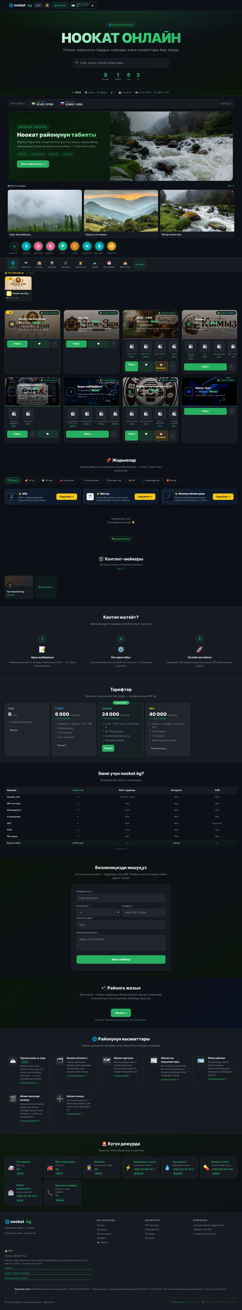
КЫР (38, 5)
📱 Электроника (90, 480)
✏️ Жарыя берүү (121, 539)
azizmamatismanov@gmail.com (209, 1225)
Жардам (101, 1238)
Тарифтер (102, 1229)
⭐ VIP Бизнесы (208, 1302)
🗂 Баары (13, 480)
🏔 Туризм (60, 5)
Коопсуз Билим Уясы (15, 1255)
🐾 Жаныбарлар (150, 480)
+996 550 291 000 (202, 1229)
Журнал (9, 1267)
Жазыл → (121, 1012)
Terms (182, 1302)
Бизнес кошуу (104, 1233)
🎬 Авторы (221, 1302)
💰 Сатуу (30, 480)
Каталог (101, 1225)
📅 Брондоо (161, 366)
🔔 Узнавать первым (49, 313)
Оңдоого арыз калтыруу (17, 1272)
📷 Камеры (232, 1302)
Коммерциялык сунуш (16, 1278)
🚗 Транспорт (67, 480)
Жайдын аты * (84, 891)
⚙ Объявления (193, 1302)
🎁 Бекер (171, 480)
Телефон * (127, 906)
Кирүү (17, 343)
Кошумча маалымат (87, 932)
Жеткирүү (150, 1233)
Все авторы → (46, 587)
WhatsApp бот (152, 1229)
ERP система (152, 1225)
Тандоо (61, 745)
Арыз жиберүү (121, 959)
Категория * (83, 906)
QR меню (149, 1238)
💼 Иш (131, 480)
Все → (231, 185)
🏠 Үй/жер (47, 480)
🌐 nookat (20, 5)
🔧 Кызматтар (113, 480)
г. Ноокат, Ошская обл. (204, 1233)
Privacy (174, 1302)
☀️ (47, 5)
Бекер (13, 730)
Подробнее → (67, 496)
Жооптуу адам (84, 918)
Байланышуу (158, 748)
